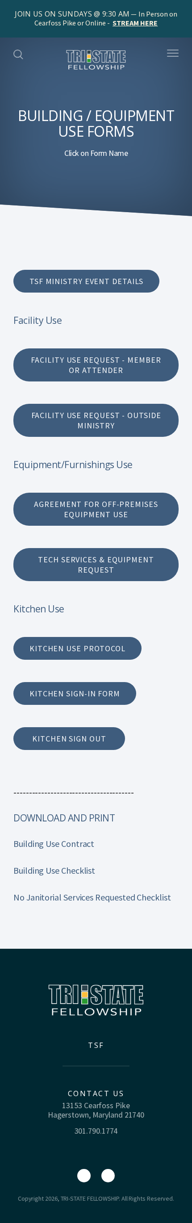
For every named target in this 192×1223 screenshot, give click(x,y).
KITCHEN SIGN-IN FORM (74, 693)
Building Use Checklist (54, 870)
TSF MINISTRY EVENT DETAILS (86, 281)
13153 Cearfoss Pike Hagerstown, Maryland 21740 (96, 1110)
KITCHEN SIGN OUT (69, 738)
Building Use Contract (53, 843)
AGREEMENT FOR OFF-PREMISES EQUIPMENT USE (96, 509)
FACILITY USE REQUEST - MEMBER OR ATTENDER (96, 365)
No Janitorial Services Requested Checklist (92, 897)
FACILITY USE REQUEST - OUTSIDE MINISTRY (96, 420)
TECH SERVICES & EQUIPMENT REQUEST (96, 564)
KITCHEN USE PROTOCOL (77, 648)
